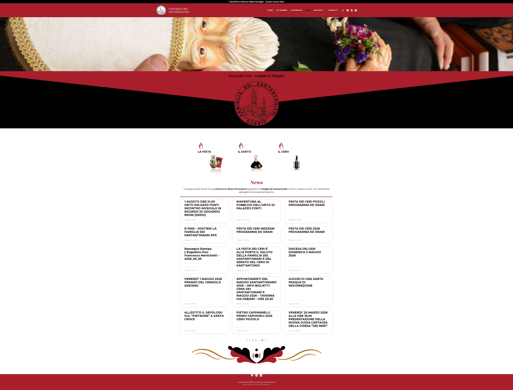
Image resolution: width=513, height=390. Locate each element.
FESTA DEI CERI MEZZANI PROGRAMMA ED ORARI (255, 230)
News (307, 10)
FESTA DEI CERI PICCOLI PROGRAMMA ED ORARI (307, 203)
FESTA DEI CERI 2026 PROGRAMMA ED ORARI (307, 230)
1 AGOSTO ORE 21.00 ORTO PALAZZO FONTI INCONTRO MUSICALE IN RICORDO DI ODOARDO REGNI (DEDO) (202, 208)
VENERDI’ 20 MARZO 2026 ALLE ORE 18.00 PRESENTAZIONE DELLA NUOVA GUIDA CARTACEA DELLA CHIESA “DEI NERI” (308, 319)
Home (270, 10)
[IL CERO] (281, 145)
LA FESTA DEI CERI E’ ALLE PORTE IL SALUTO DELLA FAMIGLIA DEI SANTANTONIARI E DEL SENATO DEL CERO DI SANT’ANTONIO (254, 257)
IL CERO (283, 151)
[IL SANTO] (241, 145)
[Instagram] (348, 10)
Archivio (318, 10)
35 (262, 340)
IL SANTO (244, 151)
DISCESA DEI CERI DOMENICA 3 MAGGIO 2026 (305, 252)
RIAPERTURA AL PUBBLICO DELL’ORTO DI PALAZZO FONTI (255, 205)
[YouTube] (356, 10)
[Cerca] (343, 10)
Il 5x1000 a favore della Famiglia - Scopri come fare (256, 1)
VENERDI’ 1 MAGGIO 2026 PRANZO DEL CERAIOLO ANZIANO (203, 282)
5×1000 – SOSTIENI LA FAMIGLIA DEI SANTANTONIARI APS (200, 232)
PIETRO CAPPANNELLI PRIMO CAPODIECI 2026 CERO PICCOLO (254, 316)
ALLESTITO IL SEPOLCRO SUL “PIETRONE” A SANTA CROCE (204, 316)
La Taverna (281, 10)
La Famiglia (296, 10)
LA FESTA (204, 151)
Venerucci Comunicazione (257, 384)
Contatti (333, 10)
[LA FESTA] (201, 145)
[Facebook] (352, 10)
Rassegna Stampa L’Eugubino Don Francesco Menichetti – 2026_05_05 (201, 253)
